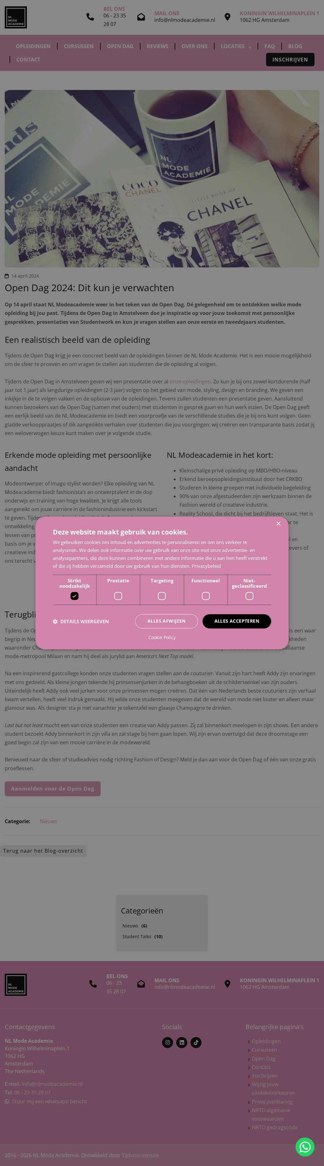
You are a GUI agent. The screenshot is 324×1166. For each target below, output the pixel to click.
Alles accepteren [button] (237, 621)
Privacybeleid (206, 566)
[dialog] (162, 582)
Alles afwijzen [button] (166, 621)
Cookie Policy (162, 638)
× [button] (278, 524)
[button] (81, 621)
